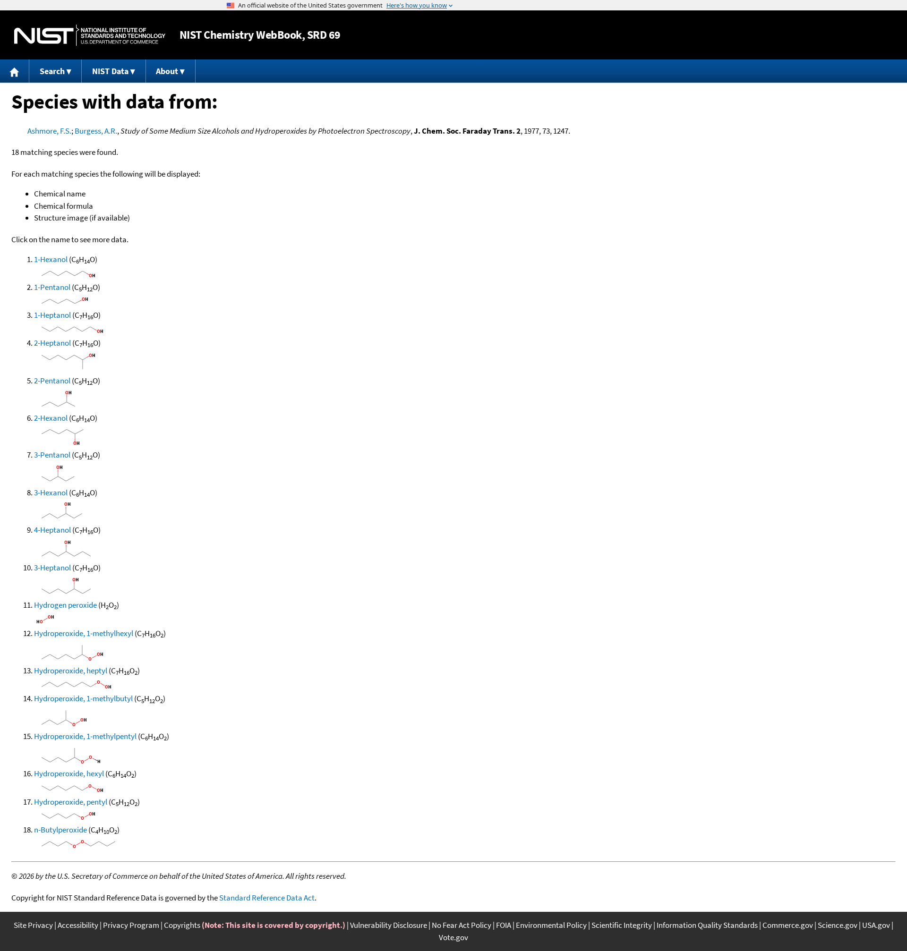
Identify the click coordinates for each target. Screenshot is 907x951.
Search (52, 71)
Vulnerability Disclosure (388, 925)
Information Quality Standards (707, 925)
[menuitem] (14, 71)
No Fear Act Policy (461, 925)
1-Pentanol (52, 287)
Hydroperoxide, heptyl (70, 670)
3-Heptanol (52, 567)
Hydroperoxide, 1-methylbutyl (83, 698)
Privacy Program (131, 925)
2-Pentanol (52, 380)
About (167, 71)
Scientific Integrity (621, 925)
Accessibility (78, 925)
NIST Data (110, 71)
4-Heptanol (52, 530)
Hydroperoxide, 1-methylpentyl (85, 736)
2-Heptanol (52, 343)
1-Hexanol (51, 259)
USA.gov (876, 925)
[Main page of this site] (14, 71)
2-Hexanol (51, 418)
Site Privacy (33, 925)
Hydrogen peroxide (65, 605)
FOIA (503, 925)
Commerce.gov (787, 925)
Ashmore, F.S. (49, 131)
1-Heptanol (52, 315)
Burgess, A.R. (96, 131)
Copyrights (182, 925)
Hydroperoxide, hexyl (69, 773)
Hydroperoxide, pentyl (70, 802)
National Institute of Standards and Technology (89, 35)
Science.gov (837, 925)
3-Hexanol (51, 492)
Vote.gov (453, 937)
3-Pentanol (52, 455)
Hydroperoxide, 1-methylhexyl (83, 633)
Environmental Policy (551, 925)
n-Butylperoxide (60, 829)
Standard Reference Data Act (267, 897)
